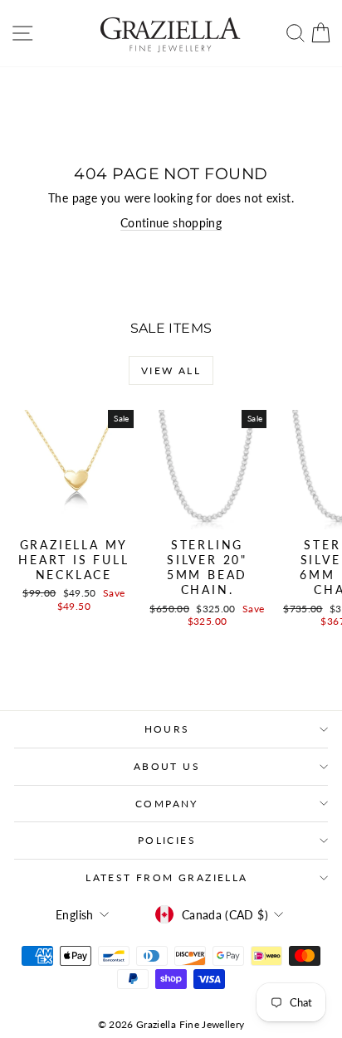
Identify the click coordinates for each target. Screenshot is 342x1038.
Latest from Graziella (166, 877)
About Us (167, 766)
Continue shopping (171, 223)
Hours (167, 729)
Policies (167, 840)
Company (166, 803)
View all (171, 370)
